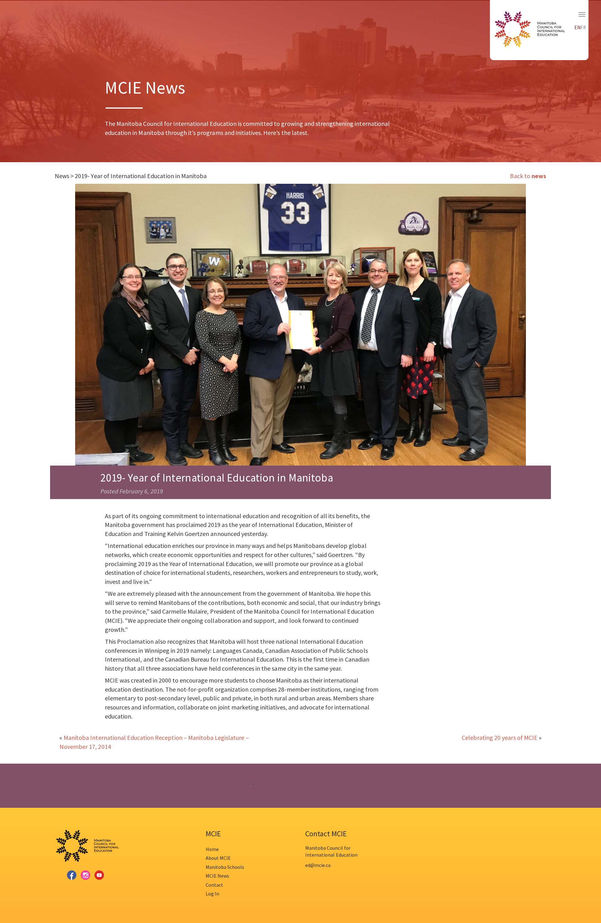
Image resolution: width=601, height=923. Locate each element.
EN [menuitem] (577, 27)
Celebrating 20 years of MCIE (499, 737)
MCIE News (217, 876)
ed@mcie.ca (318, 865)
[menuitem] (577, 26)
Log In (212, 893)
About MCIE (218, 858)
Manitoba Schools (225, 867)
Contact (214, 885)
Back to (528, 176)
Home (212, 849)
